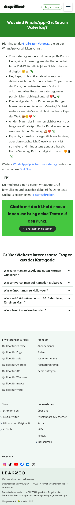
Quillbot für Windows (14, 377)
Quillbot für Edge (12, 352)
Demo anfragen (47, 371)
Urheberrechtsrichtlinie (53, 483)
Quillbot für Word (12, 389)
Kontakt (42, 435)
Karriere (42, 423)
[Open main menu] (68, 6)
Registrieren (51, 7)
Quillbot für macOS (13, 383)
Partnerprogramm (48, 364)
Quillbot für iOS (11, 371)
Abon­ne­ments (46, 346)
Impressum (7, 487)
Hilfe (40, 429)
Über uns (43, 410)
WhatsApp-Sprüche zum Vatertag (35, 164)
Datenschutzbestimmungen (15, 483)
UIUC (30, 501)
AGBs (35, 483)
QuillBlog (25, 169)
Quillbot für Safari (12, 358)
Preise (41, 352)
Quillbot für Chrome (14, 346)
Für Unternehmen (48, 358)
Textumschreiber (42, 195)
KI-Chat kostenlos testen (37, 228)
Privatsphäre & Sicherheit (52, 416)
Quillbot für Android (14, 364)
